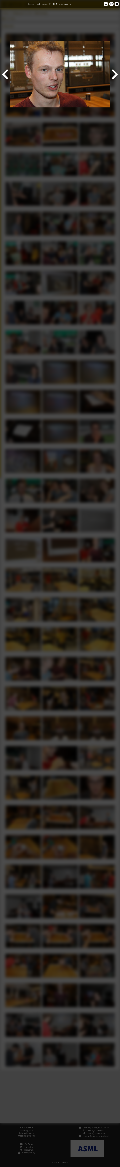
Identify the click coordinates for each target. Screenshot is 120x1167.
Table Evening (64, 3)
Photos (30, 3)
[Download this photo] (106, 4)
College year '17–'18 (46, 3)
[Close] (117, 4)
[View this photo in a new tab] (111, 4)
